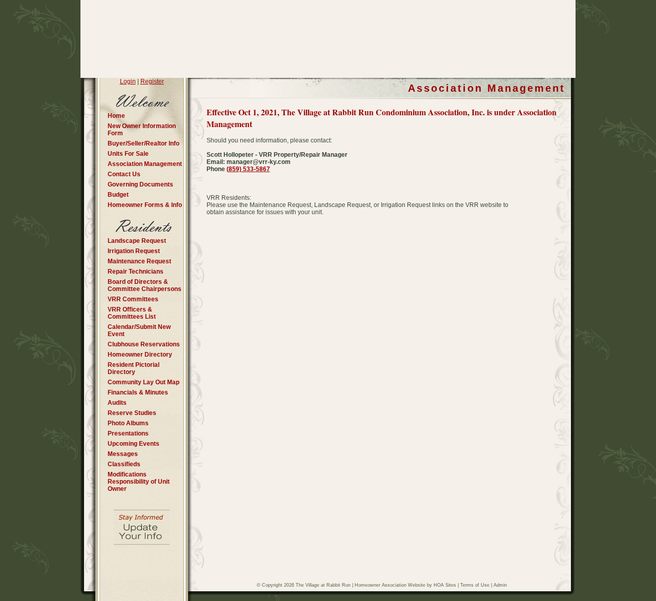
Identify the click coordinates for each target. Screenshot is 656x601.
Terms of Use (474, 585)
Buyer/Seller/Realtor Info (143, 143)
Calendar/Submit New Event (139, 330)
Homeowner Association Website (390, 585)
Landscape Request (137, 240)
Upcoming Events (133, 443)
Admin (500, 585)
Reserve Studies (132, 413)
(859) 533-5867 (248, 169)
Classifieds (124, 464)
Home (116, 115)
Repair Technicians (135, 271)
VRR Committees (133, 299)
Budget (118, 194)
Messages (123, 454)
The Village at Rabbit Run (323, 585)
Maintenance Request (139, 261)
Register (152, 81)
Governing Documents (140, 184)
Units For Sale (128, 153)
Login (128, 81)
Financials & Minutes (138, 392)
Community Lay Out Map (143, 382)
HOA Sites (445, 585)
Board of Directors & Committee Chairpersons (144, 285)
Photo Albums (128, 423)
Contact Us (124, 174)
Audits (117, 402)
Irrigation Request (134, 251)
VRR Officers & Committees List (132, 313)
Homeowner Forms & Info (145, 205)
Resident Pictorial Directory (133, 368)
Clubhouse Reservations (144, 344)
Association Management (145, 164)
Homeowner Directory (140, 354)
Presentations (128, 433)
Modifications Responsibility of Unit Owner (139, 481)
